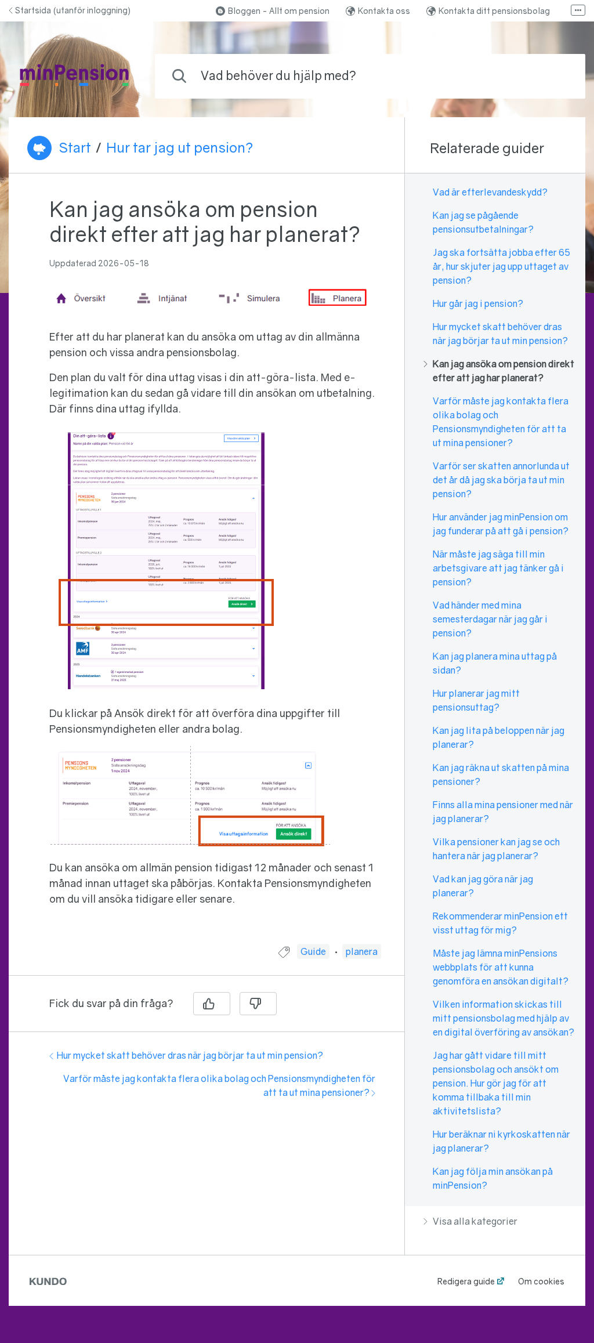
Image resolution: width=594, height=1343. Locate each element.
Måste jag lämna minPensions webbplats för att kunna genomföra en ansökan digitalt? (500, 967)
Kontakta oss (384, 11)
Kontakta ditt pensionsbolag (494, 11)
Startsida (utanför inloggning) (73, 10)
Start (75, 147)
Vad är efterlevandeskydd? (490, 192)
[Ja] (211, 1003)
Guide (313, 951)
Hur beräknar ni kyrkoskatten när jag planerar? (501, 1141)
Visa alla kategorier (475, 1221)
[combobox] (370, 76)
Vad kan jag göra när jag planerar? (483, 886)
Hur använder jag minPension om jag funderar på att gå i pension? (500, 524)
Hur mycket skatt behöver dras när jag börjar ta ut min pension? (190, 1055)
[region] (206, 565)
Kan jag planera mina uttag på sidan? (495, 663)
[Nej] (258, 1003)
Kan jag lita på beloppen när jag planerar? (498, 737)
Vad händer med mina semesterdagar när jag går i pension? (490, 619)
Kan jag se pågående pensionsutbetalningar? (483, 222)
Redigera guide (466, 1281)
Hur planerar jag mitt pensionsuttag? (476, 700)
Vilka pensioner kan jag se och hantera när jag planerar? (496, 848)
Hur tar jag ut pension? (179, 147)
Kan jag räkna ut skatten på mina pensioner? (501, 774)
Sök (557, 75)
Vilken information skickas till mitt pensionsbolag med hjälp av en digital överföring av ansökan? (503, 1018)
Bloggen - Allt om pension (278, 11)
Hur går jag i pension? (478, 303)
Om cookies (541, 1281)
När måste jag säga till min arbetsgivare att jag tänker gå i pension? (498, 568)
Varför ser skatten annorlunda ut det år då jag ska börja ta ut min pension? (501, 479)
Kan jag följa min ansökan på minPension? (493, 1178)
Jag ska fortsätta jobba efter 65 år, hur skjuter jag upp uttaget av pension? (501, 266)
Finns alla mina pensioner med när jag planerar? (503, 811)
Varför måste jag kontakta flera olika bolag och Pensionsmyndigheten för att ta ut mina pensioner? (500, 421)
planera (362, 951)
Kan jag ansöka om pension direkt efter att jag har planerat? (503, 370)
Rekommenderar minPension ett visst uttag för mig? (500, 923)
